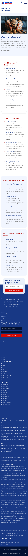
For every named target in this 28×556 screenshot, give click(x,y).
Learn (4, 349)
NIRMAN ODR (22, 415)
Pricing (4, 345)
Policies (4, 400)
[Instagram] (9, 323)
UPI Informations (7, 404)
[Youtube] (12, 323)
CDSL (13, 420)
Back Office (5, 386)
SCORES (14, 413)
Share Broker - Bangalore (8, 377)
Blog (4, 359)
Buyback (5, 379)
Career (4, 357)
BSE (2, 420)
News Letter (5, 392)
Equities (5, 363)
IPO (3, 369)
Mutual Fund (7, 10)
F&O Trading (5, 365)
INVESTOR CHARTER (6, 415)
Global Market (6, 371)
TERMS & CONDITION (14, 409)
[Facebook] (2, 323)
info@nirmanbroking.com (7, 318)
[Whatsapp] (5, 323)
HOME (2, 10)
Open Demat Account (8, 341)
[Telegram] (19, 323)
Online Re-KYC (6, 396)
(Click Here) (14, 522)
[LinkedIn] (15, 323)
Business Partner (7, 347)
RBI (2, 422)
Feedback (5, 390)
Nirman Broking (6, 3)
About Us (5, 343)
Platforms (5, 351)
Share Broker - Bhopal (8, 375)
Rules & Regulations (7, 402)
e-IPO (4, 373)
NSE (5, 420)
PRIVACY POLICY (21, 411)
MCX (17, 420)
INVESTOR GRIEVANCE (6, 413)
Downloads (5, 384)
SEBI (24, 420)
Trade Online (6, 388)
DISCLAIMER (4, 411)
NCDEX (20, 420)
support (4, 355)
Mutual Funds (6, 367)
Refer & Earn (6, 353)
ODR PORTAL (15, 415)
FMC (5, 422)
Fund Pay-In (5, 398)
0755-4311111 (4, 313)
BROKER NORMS (5, 409)
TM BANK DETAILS (12, 411)
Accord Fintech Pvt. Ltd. (20, 553)
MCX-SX (9, 420)
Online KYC (5, 394)
